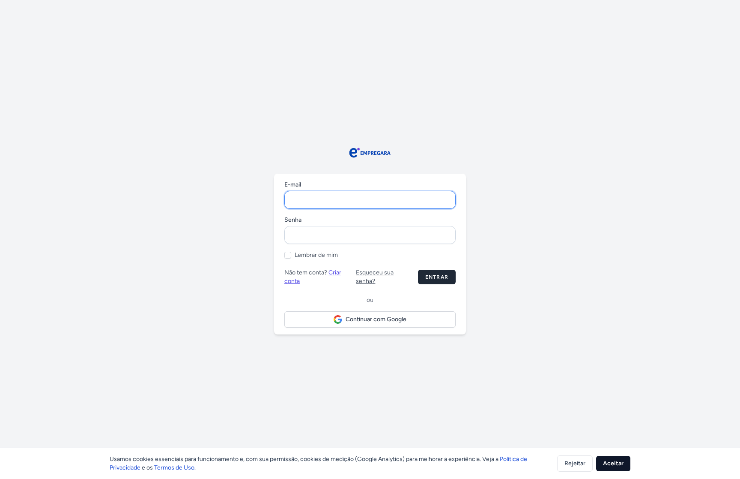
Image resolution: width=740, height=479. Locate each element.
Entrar (436, 277)
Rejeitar (574, 463)
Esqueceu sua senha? (375, 277)
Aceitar (613, 463)
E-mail (292, 184)
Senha (292, 219)
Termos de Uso (174, 467)
